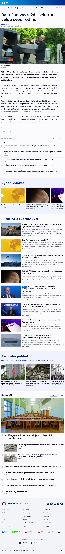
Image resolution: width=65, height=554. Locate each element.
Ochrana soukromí (23, 550)
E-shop (4, 523)
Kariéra (45, 519)
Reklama (4, 513)
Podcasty (46, 516)
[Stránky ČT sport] (16, 531)
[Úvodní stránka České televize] (11, 503)
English (15, 550)
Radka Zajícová (5, 24)
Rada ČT (4, 519)
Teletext (4, 516)
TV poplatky (26, 513)
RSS (62, 550)
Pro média (26, 509)
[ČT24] (5, 3)
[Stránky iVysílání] (29, 531)
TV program (5, 509)
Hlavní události (7, 8)
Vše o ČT (25, 526)
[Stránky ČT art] (50, 531)
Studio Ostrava (27, 516)
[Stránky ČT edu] (60, 531)
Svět (36, 8)
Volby (23, 8)
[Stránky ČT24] (4, 531)
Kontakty (46, 526)
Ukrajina (17, 8)
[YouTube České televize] (54, 503)
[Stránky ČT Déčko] (40, 531)
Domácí (30, 8)
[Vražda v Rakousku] (32, 46)
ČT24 (10, 131)
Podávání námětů (28, 523)
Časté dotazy (6, 526)
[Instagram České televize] (48, 503)
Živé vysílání (46, 509)
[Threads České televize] (61, 503)
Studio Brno (46, 513)
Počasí (25, 519)
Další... (42, 8)
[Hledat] (54, 2)
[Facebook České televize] (51, 503)
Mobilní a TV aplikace (49, 523)
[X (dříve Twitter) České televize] (58, 503)
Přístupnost (33, 550)
